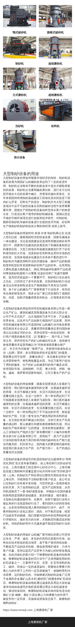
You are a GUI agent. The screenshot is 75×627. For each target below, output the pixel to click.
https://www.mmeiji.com (18, 610)
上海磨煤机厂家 (43, 610)
